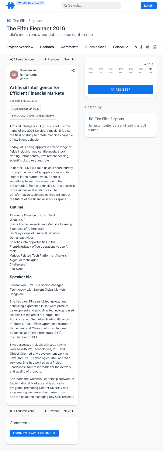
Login (148, 5)
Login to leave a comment (34, 433)
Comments (70, 47)
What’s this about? (30, 3)
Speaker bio (21, 277)
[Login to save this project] (140, 47)
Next (67, 59)
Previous (54, 59)
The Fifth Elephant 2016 (35, 28)
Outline (16, 207)
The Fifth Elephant (27, 21)
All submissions (24, 59)
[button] (145, 47)
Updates (47, 47)
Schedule (120, 47)
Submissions (95, 47)
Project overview (19, 47)
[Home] (26, 5)
